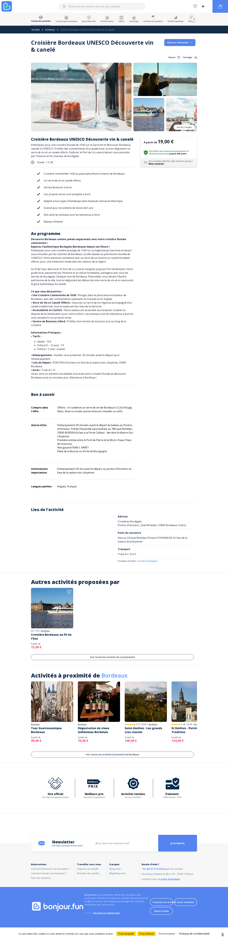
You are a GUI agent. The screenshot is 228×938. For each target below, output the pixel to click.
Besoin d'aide (161, 911)
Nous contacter (156, 163)
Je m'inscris (178, 843)
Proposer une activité (87, 868)
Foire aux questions (41, 877)
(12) (137, 724)
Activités (35, 29)
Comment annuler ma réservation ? (48, 873)
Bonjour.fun (115, 868)
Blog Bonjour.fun (117, 873)
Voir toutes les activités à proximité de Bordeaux (112, 754)
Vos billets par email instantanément (167, 151)
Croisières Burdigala (147, 561)
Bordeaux (50, 29)
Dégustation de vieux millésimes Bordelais (93, 730)
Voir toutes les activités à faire (106, 913)
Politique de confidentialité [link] (194, 933)
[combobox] (102, 6)
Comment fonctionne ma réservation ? (50, 868)
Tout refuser (146, 933)
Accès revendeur (185, 902)
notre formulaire (170, 879)
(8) (184, 724)
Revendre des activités (88, 873)
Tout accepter (126, 933)
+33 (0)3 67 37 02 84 (152, 868)
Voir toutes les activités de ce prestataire (112, 657)
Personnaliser (167, 933)
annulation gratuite (159, 153)
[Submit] (64, 6)
